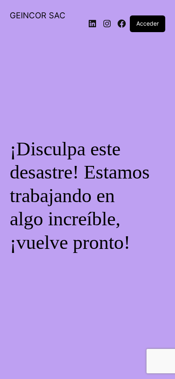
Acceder (147, 23)
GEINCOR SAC (38, 15)
